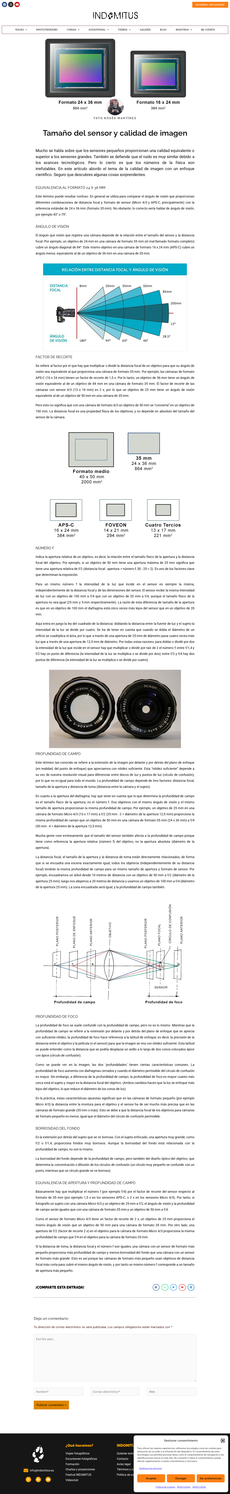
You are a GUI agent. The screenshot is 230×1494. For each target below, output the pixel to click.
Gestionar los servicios (150, 1468)
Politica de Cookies (165, 1487)
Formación (72, 1464)
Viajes (19, 29)
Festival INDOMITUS (78, 1474)
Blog (163, 29)
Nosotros (182, 29)
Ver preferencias (211, 1478)
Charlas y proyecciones (80, 1469)
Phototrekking (47, 29)
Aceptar (151, 1478)
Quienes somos (126, 1453)
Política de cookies (129, 1474)
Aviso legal (124, 1464)
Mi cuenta (208, 29)
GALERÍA (145, 29)
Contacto (122, 1458)
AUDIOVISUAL (97, 29)
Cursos (71, 29)
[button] (223, 1440)
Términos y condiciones (132, 1469)
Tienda (122, 29)
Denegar (181, 1478)
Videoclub (72, 1480)
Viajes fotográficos (77, 1453)
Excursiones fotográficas (81, 1458)
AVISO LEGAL (184, 1487)
